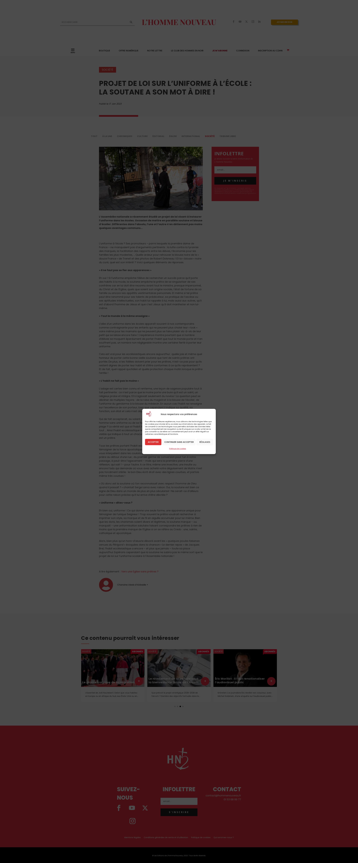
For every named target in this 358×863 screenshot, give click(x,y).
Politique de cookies (177, 448)
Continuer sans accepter (179, 441)
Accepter (153, 441)
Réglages (204, 441)
